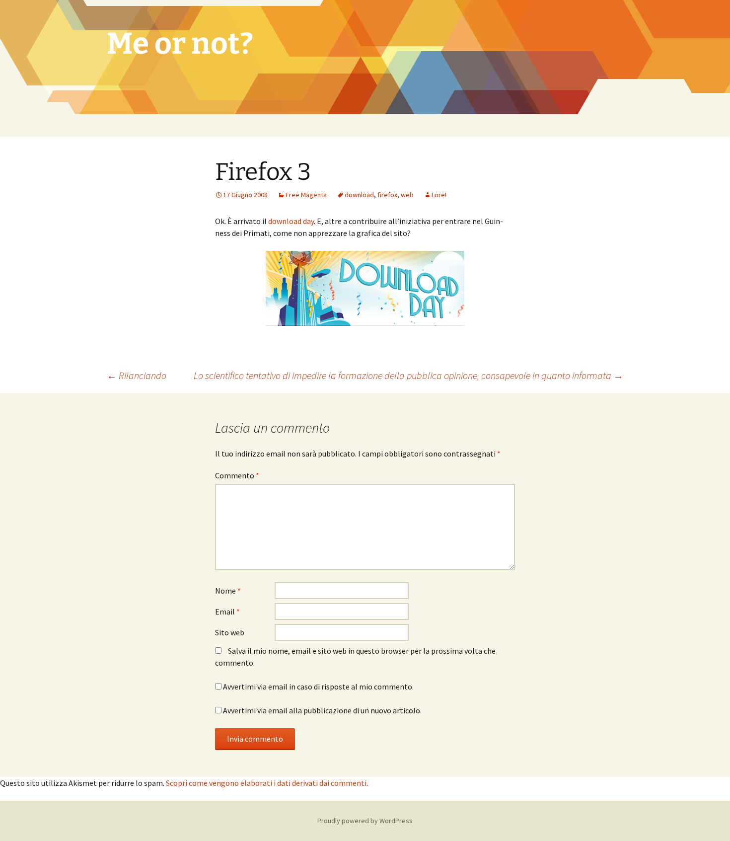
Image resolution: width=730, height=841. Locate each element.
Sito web (229, 632)
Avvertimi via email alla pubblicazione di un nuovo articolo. (322, 710)
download (359, 194)
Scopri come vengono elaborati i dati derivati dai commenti (266, 783)
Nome (228, 591)
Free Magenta (306, 194)
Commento (237, 475)
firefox (387, 194)
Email (227, 611)
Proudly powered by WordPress (365, 820)
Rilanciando (136, 375)
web (407, 194)
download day (291, 221)
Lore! (439, 194)
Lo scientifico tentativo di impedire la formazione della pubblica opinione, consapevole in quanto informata (408, 375)
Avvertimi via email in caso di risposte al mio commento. (318, 686)
